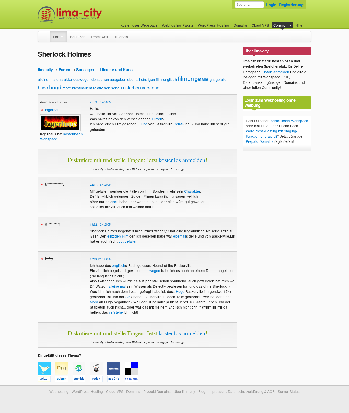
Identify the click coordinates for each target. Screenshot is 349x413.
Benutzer (77, 36)
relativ (98, 87)
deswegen (81, 79)
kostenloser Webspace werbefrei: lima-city (89, 14)
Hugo (180, 291)
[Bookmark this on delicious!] (133, 379)
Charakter (192, 191)
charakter (64, 79)
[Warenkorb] (306, 22)
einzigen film (151, 79)
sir (122, 87)
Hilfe (299, 25)
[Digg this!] (64, 379)
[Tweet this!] (46, 379)
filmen (186, 78)
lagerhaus (53, 109)
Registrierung (291, 4)
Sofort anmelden (276, 71)
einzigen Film (117, 236)
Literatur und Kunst (116, 70)
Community (282, 25)
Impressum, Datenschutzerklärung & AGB (241, 391)
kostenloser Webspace (139, 25)
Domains (241, 25)
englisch (170, 79)
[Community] (46, 34)
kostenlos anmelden (182, 160)
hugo (43, 87)
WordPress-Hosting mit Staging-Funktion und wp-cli (271, 133)
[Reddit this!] (98, 379)
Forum (58, 36)
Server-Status (289, 391)
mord (66, 87)
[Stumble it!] (81, 379)
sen (107, 87)
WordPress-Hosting (213, 25)
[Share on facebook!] (116, 379)
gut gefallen (219, 79)
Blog (201, 391)
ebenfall (133, 79)
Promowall (99, 36)
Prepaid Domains (259, 141)
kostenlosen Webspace (289, 120)
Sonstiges (85, 70)
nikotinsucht (82, 87)
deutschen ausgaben (108, 79)
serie (115, 87)
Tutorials (121, 36)
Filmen (157, 118)
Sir (127, 296)
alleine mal (46, 79)
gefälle (201, 79)
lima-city (45, 70)
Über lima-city (184, 391)
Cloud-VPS (260, 25)
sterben (133, 87)
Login (271, 4)
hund (55, 87)
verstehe (150, 87)
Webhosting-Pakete (178, 25)
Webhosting (58, 391)
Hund (143, 123)
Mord (94, 301)
